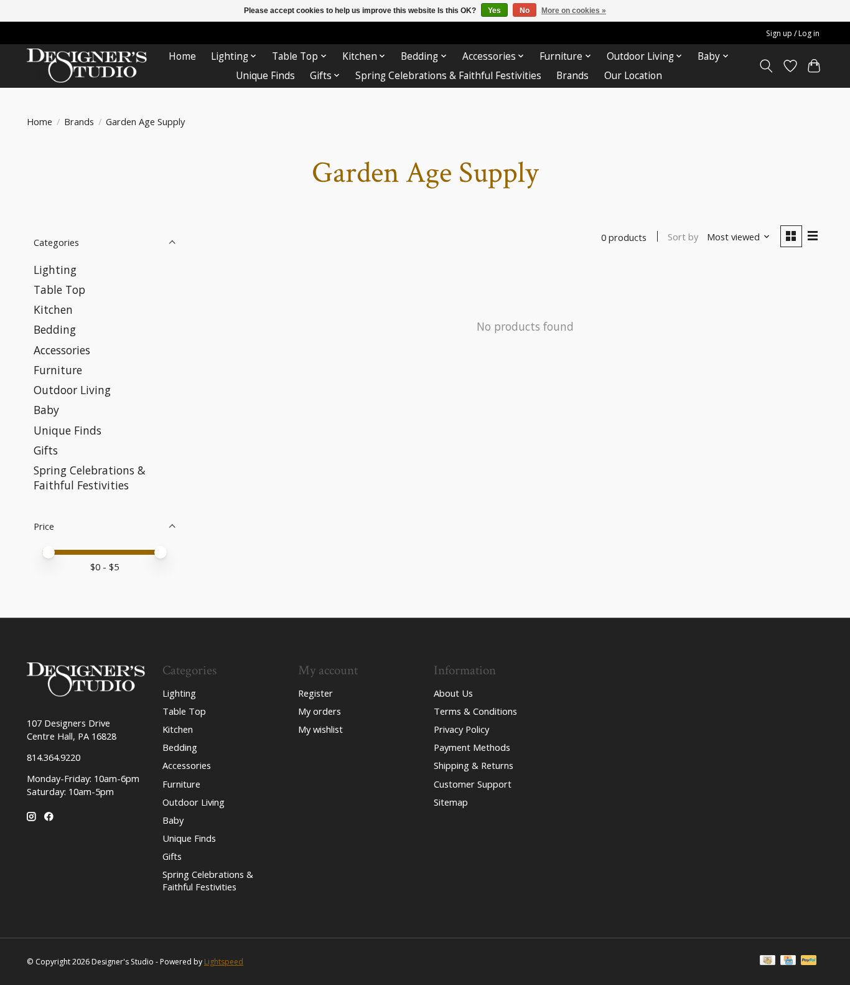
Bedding (55, 329)
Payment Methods (472, 747)
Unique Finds (265, 75)
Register (315, 693)
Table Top (59, 289)
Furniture (58, 369)
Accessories (62, 349)
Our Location (633, 75)
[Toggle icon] (766, 66)
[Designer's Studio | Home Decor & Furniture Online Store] (87, 66)
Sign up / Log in (793, 33)
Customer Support (472, 784)
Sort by (683, 236)
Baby (46, 409)
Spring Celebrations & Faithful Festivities (448, 75)
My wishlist (320, 729)
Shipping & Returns (473, 765)
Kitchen (53, 309)
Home (182, 56)
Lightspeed (223, 961)
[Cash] (767, 961)
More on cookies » (573, 10)
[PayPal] (809, 961)
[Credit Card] (788, 961)
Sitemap (451, 802)
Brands (572, 75)
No (525, 10)
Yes (494, 10)
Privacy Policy (461, 729)
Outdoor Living (72, 389)
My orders (319, 711)
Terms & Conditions (475, 711)
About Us (453, 693)
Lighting (55, 269)
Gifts (46, 450)
